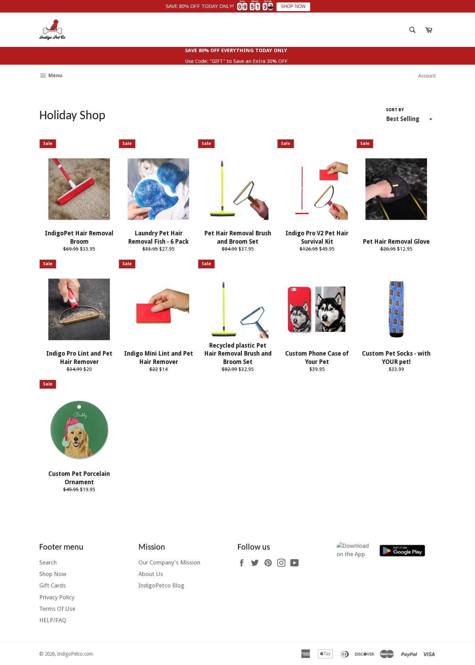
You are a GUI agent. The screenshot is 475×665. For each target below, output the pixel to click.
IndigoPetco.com (75, 654)
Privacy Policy (56, 597)
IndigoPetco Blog (161, 585)
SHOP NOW (293, 6)
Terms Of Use (57, 608)
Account (427, 76)
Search (48, 562)
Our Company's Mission (169, 562)
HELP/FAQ (52, 620)
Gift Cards (52, 585)
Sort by (395, 109)
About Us (150, 573)
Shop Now (52, 573)
